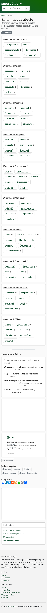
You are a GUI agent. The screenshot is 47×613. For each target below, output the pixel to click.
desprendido (10, 277)
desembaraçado (12, 50)
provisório (9, 214)
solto (7, 272)
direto (22, 177)
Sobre (3, 587)
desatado (20, 272)
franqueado (10, 113)
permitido (9, 119)
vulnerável (9, 293)
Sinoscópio (11, 3)
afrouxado (27, 277)
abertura (27, 469)
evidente (9, 92)
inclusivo (24, 330)
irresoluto (9, 219)
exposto (24, 71)
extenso (8, 240)
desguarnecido (11, 309)
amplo (7, 235)
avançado (9, 340)
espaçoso (32, 235)
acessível (25, 108)
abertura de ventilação (28, 473)
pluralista (9, 335)
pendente (25, 203)
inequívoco (22, 182)
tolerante (9, 145)
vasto (19, 235)
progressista (23, 324)
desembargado (30, 55)
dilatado (22, 240)
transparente (22, 171)
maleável (9, 150)
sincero (34, 177)
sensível (24, 156)
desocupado (31, 50)
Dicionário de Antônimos (13, 531)
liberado (25, 113)
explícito (8, 177)
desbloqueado (11, 55)
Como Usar (5, 590)
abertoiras (6, 469)
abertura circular (9, 473)
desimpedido (10, 44)
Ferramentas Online (11, 540)
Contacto (5, 597)
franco (23, 119)
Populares (5, 578)
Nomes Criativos (9, 537)
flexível (23, 140)
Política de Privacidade (10, 592)
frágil (22, 303)
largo (34, 240)
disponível (9, 108)
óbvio (22, 187)
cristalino (9, 187)
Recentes (5, 580)
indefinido (9, 208)
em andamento (27, 208)
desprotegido (27, 293)
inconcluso (9, 203)
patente (22, 76)
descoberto (10, 71)
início (3, 16)
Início (3, 575)
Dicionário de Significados (13, 534)
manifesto (9, 82)
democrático (25, 335)
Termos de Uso (7, 595)
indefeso (22, 298)
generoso (9, 245)
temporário (26, 214)
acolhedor (9, 156)
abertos (17, 469)
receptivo (9, 140)
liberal (8, 324)
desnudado (25, 87)
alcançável (27, 124)
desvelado (9, 87)
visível (23, 82)
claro (7, 171)
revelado (9, 76)
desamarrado (29, 266)
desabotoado (10, 266)
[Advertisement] (23, 415)
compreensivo (26, 145)
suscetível (9, 303)
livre (25, 44)
